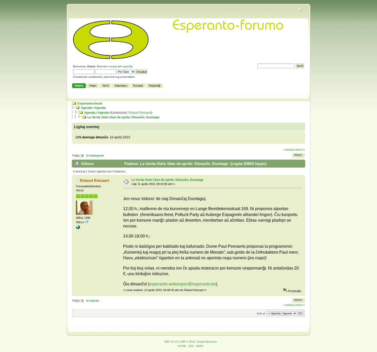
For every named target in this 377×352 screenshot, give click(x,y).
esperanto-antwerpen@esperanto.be (182, 284)
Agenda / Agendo (96, 113)
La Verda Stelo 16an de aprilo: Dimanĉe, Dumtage (123, 117)
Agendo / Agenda (93, 108)
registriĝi (127, 66)
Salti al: (261, 313)
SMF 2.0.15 (171, 341)
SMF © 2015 (187, 341)
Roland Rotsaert (139, 113)
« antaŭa (288, 149)
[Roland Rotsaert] (78, 228)
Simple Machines (207, 341)
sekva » (300, 149)
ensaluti (112, 66)
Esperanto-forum (89, 103)
